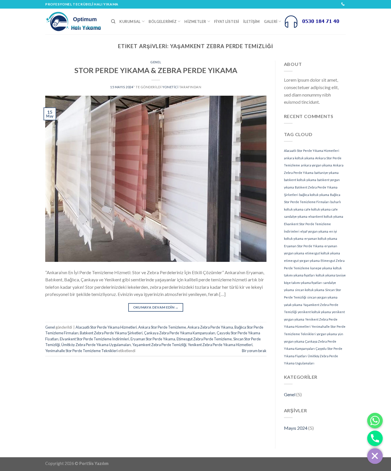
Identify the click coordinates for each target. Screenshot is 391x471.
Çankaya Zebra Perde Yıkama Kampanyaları (179, 333)
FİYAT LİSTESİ (226, 21)
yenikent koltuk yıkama (314, 312)
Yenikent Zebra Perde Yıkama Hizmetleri (220, 344)
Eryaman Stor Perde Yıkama (153, 339)
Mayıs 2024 (295, 428)
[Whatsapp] (375, 420)
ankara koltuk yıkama (299, 158)
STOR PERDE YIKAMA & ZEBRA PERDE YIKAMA (155, 70)
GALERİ (271, 21)
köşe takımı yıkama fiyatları (303, 282)
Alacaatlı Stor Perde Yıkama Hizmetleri (106, 327)
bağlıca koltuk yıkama (314, 195)
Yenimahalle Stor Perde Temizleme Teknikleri (81, 350)
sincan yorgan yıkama (322, 297)
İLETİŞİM (251, 21)
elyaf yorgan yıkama (314, 231)
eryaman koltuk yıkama (320, 238)
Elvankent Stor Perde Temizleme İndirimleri (94, 339)
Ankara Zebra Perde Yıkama (210, 327)
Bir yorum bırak (254, 350)
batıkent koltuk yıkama (300, 180)
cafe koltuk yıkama (317, 209)
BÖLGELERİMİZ (163, 21)
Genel (155, 62)
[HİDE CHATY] (375, 456)
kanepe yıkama (321, 268)
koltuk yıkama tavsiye (331, 275)
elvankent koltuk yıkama (325, 216)
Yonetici (170, 87)
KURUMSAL (130, 21)
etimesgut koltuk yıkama (322, 253)
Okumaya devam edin (156, 307)
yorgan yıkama (327, 334)
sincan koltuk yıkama (309, 290)
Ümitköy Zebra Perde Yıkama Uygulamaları (96, 344)
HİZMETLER (195, 21)
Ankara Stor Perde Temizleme (162, 327)
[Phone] (375, 438)
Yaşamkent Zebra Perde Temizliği (159, 344)
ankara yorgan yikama (316, 165)
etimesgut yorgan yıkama (302, 260)
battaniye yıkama (326, 172)
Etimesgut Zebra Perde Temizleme (204, 339)
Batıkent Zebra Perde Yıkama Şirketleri (111, 333)
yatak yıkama (293, 305)
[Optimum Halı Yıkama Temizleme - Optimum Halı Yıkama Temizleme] (73, 21)
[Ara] (113, 21)
